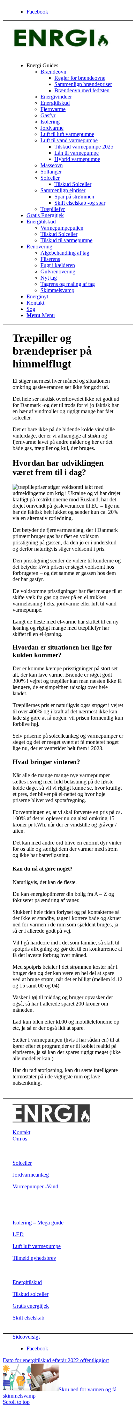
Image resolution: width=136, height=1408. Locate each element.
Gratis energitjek (31, 1306)
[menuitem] (75, 137)
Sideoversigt (26, 1337)
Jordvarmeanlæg (31, 1175)
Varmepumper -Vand (35, 1186)
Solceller (22, 1163)
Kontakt (21, 1132)
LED (18, 1234)
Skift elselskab (28, 1318)
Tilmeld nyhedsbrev (34, 1258)
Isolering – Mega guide (38, 1222)
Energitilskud (27, 1282)
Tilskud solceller (30, 1294)
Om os (20, 1139)
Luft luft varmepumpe (37, 1246)
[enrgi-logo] (65, 54)
